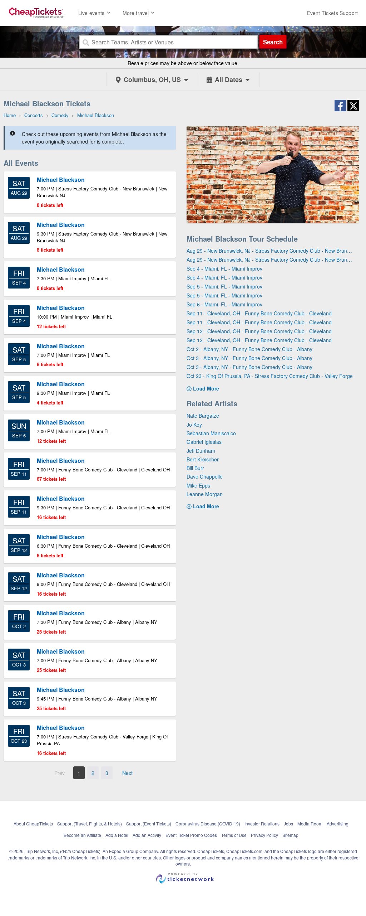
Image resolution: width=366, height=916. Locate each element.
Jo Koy (194, 424)
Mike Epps (198, 485)
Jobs (288, 823)
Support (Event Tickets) (148, 823)
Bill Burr (195, 467)
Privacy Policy (264, 835)
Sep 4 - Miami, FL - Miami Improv (224, 268)
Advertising (337, 823)
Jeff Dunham (201, 450)
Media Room (309, 823)
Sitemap (290, 835)
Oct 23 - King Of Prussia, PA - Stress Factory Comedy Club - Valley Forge (270, 376)
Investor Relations (262, 823)
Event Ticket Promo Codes (191, 835)
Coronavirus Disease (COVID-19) (207, 823)
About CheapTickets (33, 823)
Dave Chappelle (205, 476)
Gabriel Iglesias (204, 441)
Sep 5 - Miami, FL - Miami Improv (224, 286)
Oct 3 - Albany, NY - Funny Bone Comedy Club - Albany (249, 358)
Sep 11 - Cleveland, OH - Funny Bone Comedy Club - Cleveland (259, 313)
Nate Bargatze (203, 415)
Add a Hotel (116, 835)
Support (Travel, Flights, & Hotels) (89, 823)
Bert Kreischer (203, 459)
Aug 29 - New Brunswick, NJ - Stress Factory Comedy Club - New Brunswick (270, 250)
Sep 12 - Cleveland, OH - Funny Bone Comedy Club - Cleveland (259, 331)
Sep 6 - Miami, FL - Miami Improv (224, 304)
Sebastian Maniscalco (211, 433)
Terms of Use (234, 835)
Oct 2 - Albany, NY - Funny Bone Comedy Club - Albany (249, 349)
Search (273, 42)
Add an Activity (147, 835)
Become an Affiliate (82, 835)
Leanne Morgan (205, 494)
